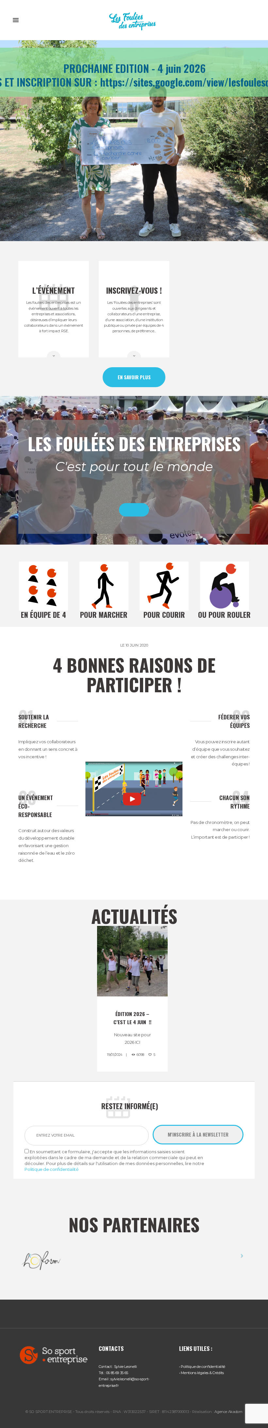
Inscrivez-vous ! (134, 290)
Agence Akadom (228, 1411)
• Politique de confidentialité (202, 1366)
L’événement (53, 290)
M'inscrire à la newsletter (198, 1134)
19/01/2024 (114, 1055)
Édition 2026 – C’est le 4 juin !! (132, 1018)
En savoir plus (134, 377)
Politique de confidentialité (51, 1169)
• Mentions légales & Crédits (201, 1373)
